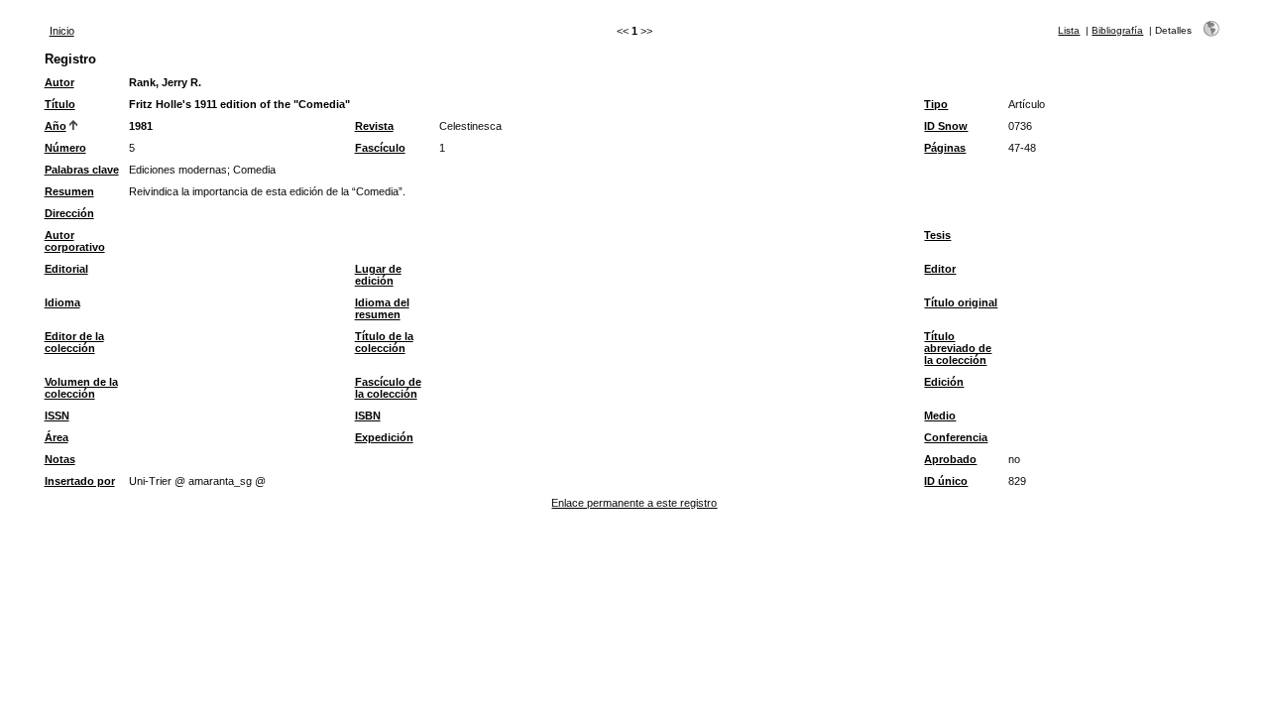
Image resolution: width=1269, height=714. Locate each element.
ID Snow (946, 126)
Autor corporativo (75, 241)
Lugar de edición (378, 275)
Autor (59, 82)
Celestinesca (470, 126)
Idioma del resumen (382, 308)
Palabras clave (82, 170)
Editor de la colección (74, 342)
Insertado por (80, 481)
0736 (1020, 126)
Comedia (254, 170)
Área (56, 437)
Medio (940, 415)
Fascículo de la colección (388, 388)
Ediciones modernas (178, 170)
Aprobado (950, 459)
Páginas (945, 148)
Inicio (62, 31)
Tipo (936, 104)
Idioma (62, 302)
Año (55, 126)
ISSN (57, 415)
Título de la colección (384, 342)
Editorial (66, 269)
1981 (141, 126)
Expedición (384, 437)
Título (60, 104)
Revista (374, 126)
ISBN (368, 415)
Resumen (69, 191)
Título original (960, 302)
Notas (60, 459)
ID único (946, 481)
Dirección (69, 213)
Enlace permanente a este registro (634, 503)
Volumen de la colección (81, 388)
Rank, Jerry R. (165, 82)
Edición (944, 382)
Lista (1069, 30)
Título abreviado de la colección (957, 348)
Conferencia (955, 437)
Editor (940, 269)
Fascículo (380, 148)
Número (65, 148)
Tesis (937, 235)
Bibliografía (1117, 30)
